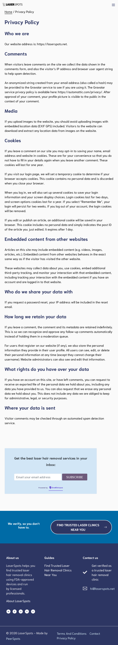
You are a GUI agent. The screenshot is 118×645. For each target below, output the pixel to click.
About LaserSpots (18, 601)
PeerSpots (13, 638)
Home (8, 12)
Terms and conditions (72, 633)
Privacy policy (66, 638)
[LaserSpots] (12, 4)
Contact (95, 633)
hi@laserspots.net (102, 588)
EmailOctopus (57, 488)
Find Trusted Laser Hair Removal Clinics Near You (58, 570)
